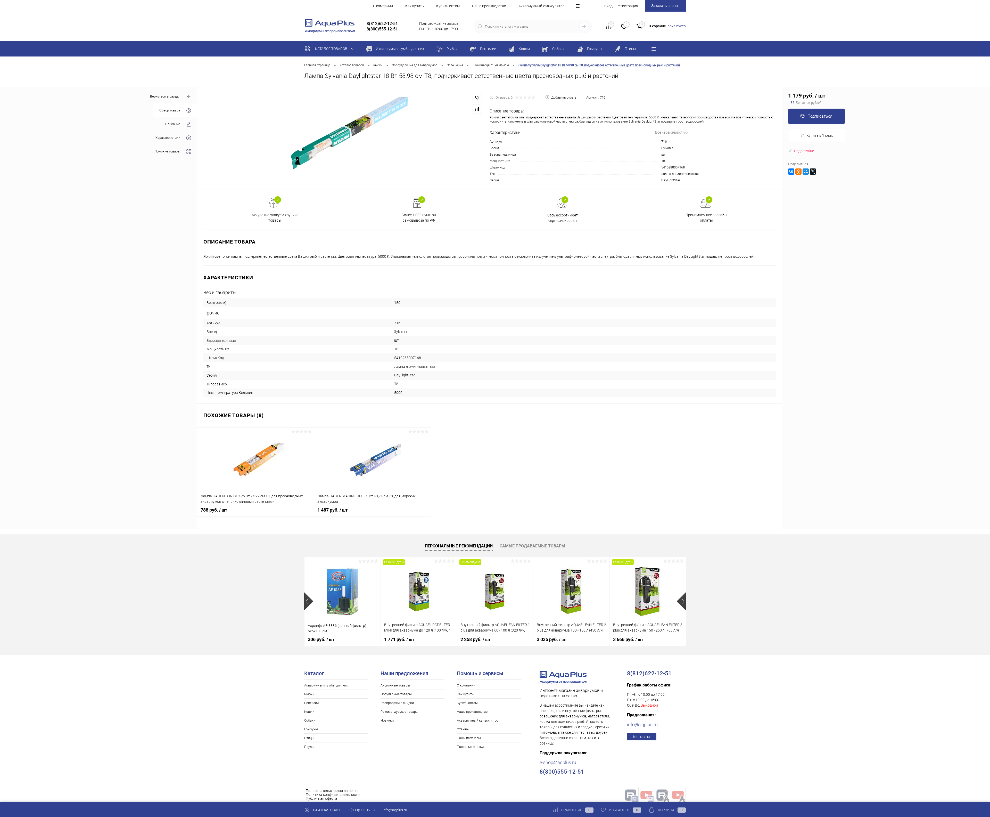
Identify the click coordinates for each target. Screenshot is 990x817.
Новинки (387, 720)
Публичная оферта (321, 798)
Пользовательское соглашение (332, 791)
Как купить (414, 6)
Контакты (641, 737)
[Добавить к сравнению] (477, 109)
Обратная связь (326, 810)
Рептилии (311, 703)
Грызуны (311, 729)
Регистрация (627, 6)
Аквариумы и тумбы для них (326, 685)
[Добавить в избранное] (477, 97)
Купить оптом (448, 6)
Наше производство (489, 6)
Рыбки (309, 694)
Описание (172, 124)
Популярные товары (396, 694)
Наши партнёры (469, 738)
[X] (813, 171)
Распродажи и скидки (397, 703)
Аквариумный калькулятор (541, 6)
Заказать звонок (665, 6)
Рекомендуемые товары (399, 712)
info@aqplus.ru (642, 724)
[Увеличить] (343, 138)
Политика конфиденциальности (333, 794)
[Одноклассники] (798, 171)
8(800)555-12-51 (362, 810)
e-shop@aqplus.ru (558, 762)
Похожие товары (167, 151)
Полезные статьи (470, 747)
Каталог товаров (331, 49)
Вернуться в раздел (165, 96)
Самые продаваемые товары (532, 546)
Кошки (309, 712)
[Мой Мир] (806, 171)
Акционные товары (395, 685)
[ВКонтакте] (791, 171)
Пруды (309, 747)
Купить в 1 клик (819, 135)
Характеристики (167, 138)
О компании (383, 6)
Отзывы (463, 729)
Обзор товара (169, 110)
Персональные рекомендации (459, 546)
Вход (608, 6)
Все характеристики (672, 132)
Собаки (309, 720)
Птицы (309, 738)
